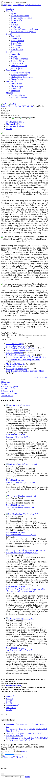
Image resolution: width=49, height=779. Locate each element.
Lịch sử (14, 13)
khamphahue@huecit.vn (14, 685)
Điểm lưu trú (16, 43)
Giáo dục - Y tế (17, 63)
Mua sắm (9, 93)
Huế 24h (9, 52)
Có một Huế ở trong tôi (15, 346)
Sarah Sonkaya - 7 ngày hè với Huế (20, 348)
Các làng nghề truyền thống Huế (19, 650)
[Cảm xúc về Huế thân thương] (19, 405)
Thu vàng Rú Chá (13, 124)
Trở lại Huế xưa (12, 366)
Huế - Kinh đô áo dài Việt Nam (23, 31)
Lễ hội (13, 22)
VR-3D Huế (16, 88)
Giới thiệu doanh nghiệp (20, 72)
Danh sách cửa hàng (19, 97)
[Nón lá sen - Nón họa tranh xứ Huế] (21, 496)
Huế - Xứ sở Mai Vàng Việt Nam (24, 29)
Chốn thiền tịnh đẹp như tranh (18, 350)
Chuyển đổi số (17, 68)
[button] (5, 111)
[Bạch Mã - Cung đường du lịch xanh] (21, 464)
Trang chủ (10, 9)
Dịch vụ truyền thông (19, 75)
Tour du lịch (16, 38)
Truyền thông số (12, 70)
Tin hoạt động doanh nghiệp (22, 77)
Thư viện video (17, 86)
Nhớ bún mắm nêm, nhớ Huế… (18, 355)
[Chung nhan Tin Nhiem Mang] (14, 757)
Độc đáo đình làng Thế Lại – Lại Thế (21, 534)
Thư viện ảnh (16, 84)
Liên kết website (8, 720)
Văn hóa (9, 11)
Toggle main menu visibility (15, 2)
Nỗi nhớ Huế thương (14, 344)
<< (34, 377)
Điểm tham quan (17, 41)
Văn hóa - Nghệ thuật (19, 59)
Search (27, 776)
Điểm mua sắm (17, 50)
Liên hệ (9, 710)
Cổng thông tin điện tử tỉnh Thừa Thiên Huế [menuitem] (23, 733)
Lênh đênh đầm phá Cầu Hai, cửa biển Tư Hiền (25, 371)
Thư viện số (11, 81)
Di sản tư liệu (16, 20)
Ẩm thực (14, 25)
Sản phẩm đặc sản (18, 95)
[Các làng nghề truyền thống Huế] (20, 618)
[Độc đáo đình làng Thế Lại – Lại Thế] (22, 514)
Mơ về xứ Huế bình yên (15, 364)
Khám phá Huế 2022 (17, 106)
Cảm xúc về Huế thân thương (18, 437)
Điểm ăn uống (16, 45)
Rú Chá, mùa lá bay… (15, 122)
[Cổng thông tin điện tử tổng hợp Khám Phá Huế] (21, 5)
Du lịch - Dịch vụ (18, 61)
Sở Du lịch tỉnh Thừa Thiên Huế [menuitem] (19, 740)
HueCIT (24, 751)
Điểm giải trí (16, 47)
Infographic (15, 90)
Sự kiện (14, 56)
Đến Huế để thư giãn (14, 353)
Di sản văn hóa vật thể (20, 16)
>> (46, 377)
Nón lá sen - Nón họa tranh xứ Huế (20, 507)
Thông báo (15, 54)
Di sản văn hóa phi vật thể (21, 18)
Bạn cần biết (16, 36)
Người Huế (15, 27)
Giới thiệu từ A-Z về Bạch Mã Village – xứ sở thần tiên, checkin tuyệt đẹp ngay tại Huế (26, 590)
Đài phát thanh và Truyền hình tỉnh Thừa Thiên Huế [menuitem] (27, 738)
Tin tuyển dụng (17, 79)
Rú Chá (9, 129)
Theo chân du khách (19, 66)
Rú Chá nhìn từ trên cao (15, 126)
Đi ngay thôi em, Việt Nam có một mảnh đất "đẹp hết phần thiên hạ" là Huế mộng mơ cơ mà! (25, 358)
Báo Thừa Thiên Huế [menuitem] (14, 736)
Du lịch (9, 34)
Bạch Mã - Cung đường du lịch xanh (20, 482)
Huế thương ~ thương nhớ (16, 369)
